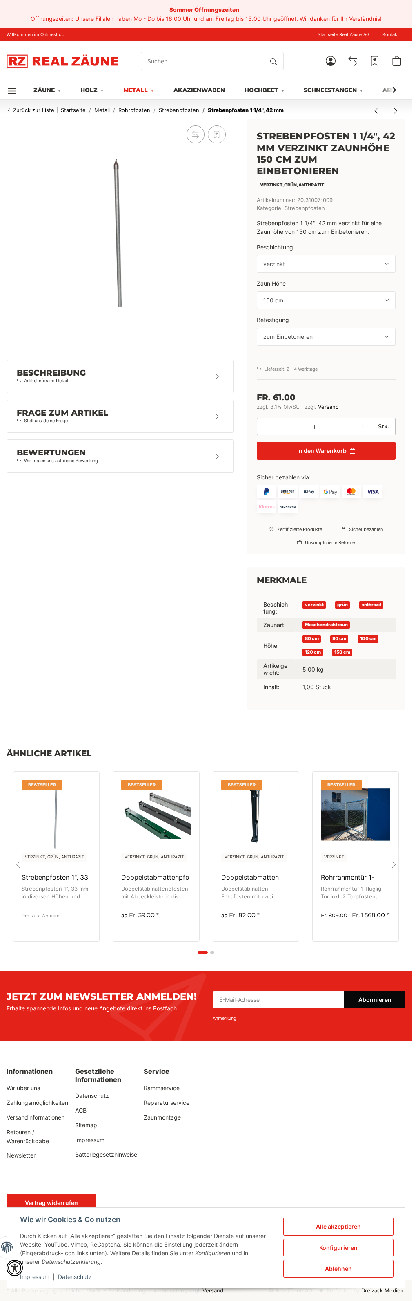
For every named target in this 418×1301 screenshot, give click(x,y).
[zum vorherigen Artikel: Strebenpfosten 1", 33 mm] (376, 110)
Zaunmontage (162, 1117)
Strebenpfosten (305, 208)
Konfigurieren (338, 1247)
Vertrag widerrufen (51, 1202)
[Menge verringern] (266, 426)
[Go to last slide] (18, 864)
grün (342, 604)
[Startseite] (62, 61)
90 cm (339, 638)
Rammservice (162, 1087)
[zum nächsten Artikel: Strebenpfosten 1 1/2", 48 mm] (395, 110)
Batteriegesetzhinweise (106, 1154)
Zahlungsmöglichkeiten (37, 1102)
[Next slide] (394, 864)
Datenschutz (75, 1276)
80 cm (312, 638)
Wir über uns (23, 1087)
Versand (328, 407)
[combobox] (326, 264)
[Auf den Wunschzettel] (217, 134)
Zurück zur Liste (32, 110)
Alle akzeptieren (338, 1226)
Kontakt (390, 34)
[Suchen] (273, 61)
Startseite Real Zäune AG (343, 34)
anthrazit (371, 604)
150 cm (342, 652)
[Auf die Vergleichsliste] (196, 134)
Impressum (34, 1276)
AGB (81, 1110)
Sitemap (86, 1125)
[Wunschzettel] (374, 60)
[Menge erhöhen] (363, 426)
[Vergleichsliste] (352, 60)
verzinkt (314, 604)
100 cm (368, 638)
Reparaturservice (166, 1102)
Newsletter (21, 1155)
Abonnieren (374, 999)
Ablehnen (338, 1268)
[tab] (203, 952)
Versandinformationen (35, 1117)
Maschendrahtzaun (326, 624)
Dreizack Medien (382, 1291)
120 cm (313, 652)
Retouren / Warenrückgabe (28, 1136)
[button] (330, 60)
